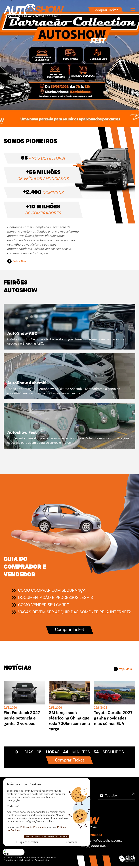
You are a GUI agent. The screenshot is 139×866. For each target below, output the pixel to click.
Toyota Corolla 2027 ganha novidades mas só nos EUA (113, 718)
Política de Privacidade (33, 827)
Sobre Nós (19, 261)
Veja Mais (125, 669)
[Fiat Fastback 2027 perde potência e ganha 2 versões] (24, 692)
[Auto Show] (34, 10)
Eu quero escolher (27, 842)
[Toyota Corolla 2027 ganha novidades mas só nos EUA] (114, 692)
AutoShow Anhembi (26, 383)
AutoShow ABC (22, 333)
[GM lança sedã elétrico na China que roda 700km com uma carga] (69, 692)
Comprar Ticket (106, 10)
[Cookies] (14, 852)
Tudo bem (70, 842)
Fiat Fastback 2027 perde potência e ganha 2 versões (22, 718)
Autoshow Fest (22, 432)
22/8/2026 (10, 707)
